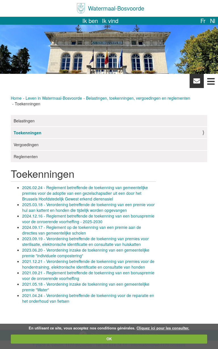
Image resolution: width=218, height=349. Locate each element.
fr (203, 20)
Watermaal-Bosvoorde (116, 8)
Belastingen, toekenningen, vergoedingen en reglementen (138, 98)
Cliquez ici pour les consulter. (163, 328)
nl (212, 20)
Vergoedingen (26, 144)
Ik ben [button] (90, 20)
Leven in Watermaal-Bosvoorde (54, 98)
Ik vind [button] (110, 20)
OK (109, 338)
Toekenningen (27, 132)
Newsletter (197, 82)
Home (16, 98)
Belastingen (24, 121)
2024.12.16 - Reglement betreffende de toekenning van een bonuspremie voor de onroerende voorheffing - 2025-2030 (88, 218)
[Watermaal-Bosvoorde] (81, 8)
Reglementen (26, 156)
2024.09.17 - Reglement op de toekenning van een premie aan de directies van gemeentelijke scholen (81, 230)
